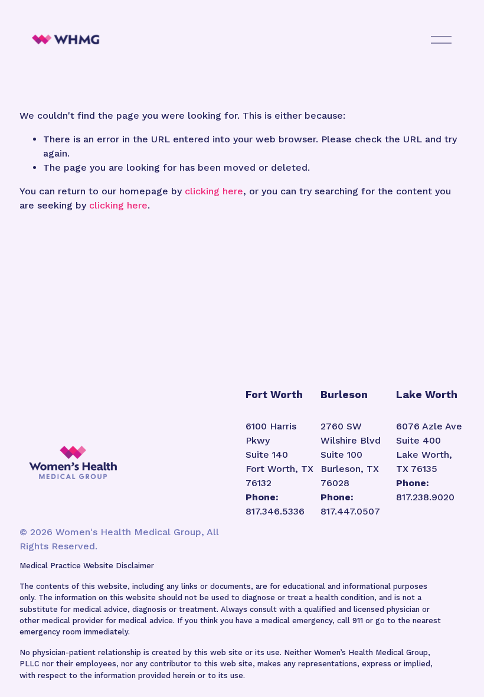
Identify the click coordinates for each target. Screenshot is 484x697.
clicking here (214, 191)
